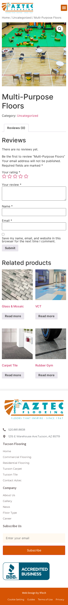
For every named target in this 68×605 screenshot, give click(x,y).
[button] (64, 8)
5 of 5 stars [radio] (26, 176)
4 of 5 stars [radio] (20, 176)
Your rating (11, 172)
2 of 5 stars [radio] (9, 176)
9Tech (42, 592)
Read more (13, 316)
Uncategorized (22, 17)
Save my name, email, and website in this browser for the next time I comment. (31, 240)
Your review (11, 184)
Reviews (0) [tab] (16, 128)
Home (6, 17)
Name (7, 206)
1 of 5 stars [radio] (4, 176)
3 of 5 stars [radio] (15, 176)
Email (7, 220)
